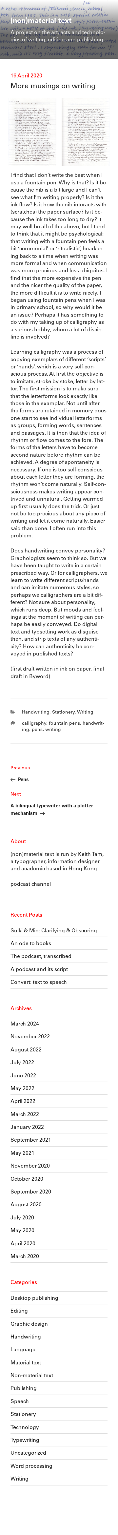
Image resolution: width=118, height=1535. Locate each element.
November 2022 (30, 1036)
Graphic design (29, 1323)
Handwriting (35, 712)
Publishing (23, 1387)
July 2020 (22, 1217)
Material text (25, 1362)
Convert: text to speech (38, 981)
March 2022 (24, 1113)
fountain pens (64, 723)
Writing (85, 712)
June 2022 (23, 1075)
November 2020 (30, 1165)
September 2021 (30, 1139)
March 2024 (24, 1023)
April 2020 (22, 1243)
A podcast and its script (39, 968)
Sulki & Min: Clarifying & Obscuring (53, 930)
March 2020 (24, 1256)
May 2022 (22, 1088)
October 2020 (26, 1178)
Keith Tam (90, 853)
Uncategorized (28, 1452)
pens (37, 729)
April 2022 (22, 1100)
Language (22, 1349)
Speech (19, 1401)
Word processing (31, 1465)
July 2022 (22, 1062)
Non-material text (31, 1375)
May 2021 (22, 1152)
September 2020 (30, 1191)
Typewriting (24, 1439)
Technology (24, 1426)
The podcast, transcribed (40, 955)
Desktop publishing (34, 1297)
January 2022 (27, 1126)
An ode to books (30, 943)
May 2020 (22, 1230)
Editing (19, 1310)
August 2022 (26, 1049)
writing (53, 729)
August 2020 (26, 1204)
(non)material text (41, 20)
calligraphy (34, 723)
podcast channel (30, 883)
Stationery (63, 712)
